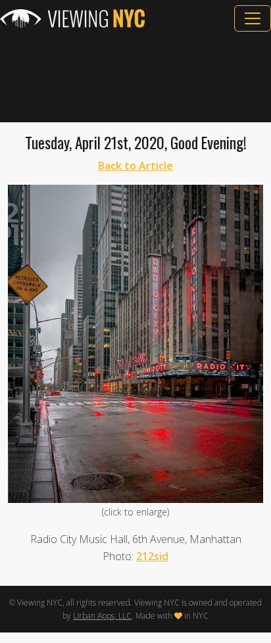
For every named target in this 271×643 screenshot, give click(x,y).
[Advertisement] (135, 77)
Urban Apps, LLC (102, 615)
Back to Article (135, 165)
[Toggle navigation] (252, 18)
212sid (152, 556)
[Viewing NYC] (72, 18)
